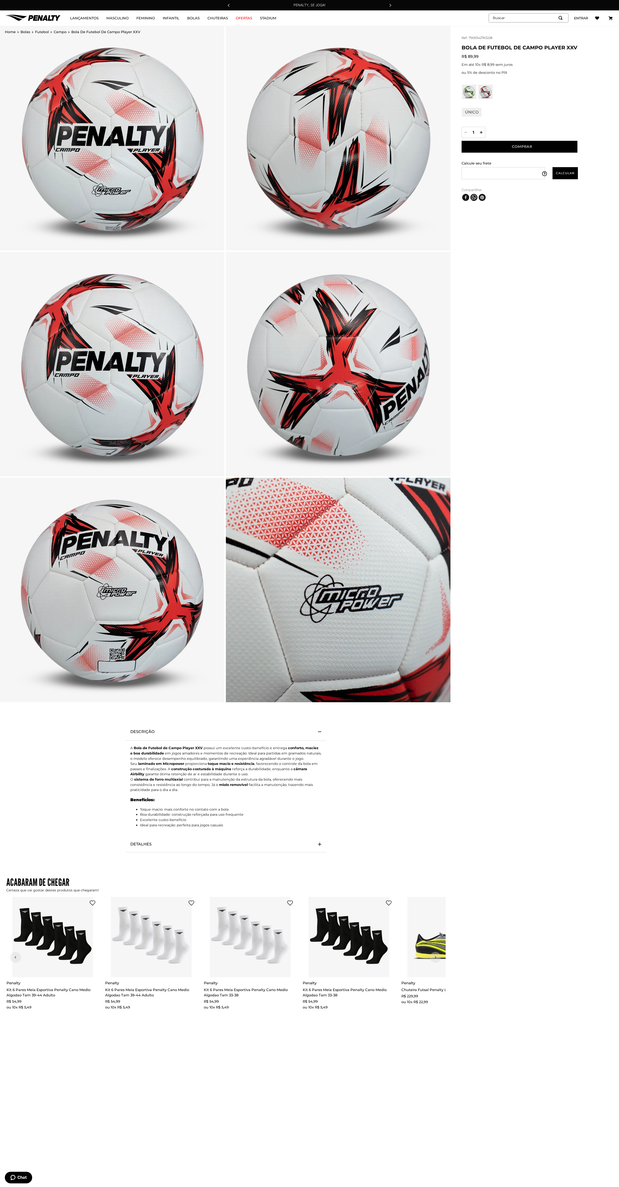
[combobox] (528, 17)
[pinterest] (482, 197)
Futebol (42, 32)
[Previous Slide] (229, 5)
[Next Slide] (390, 5)
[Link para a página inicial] (10, 32)
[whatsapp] (474, 197)
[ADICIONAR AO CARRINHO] (519, 146)
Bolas (25, 32)
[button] (83, 903)
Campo (60, 32)
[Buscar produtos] (561, 18)
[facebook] (465, 197)
